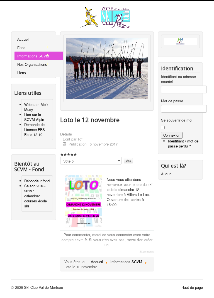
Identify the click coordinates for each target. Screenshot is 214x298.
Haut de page (192, 287)
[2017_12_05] (107, 67)
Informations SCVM (33, 56)
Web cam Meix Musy (36, 107)
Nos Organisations (32, 64)
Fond (21, 48)
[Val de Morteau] (180, 40)
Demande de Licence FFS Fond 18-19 (34, 129)
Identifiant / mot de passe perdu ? (183, 143)
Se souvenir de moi (176, 120)
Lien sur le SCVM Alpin (34, 117)
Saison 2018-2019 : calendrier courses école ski (35, 196)
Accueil (23, 39)
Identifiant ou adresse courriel (178, 79)
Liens (21, 73)
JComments (147, 251)
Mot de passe (172, 100)
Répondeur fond (37, 180)
